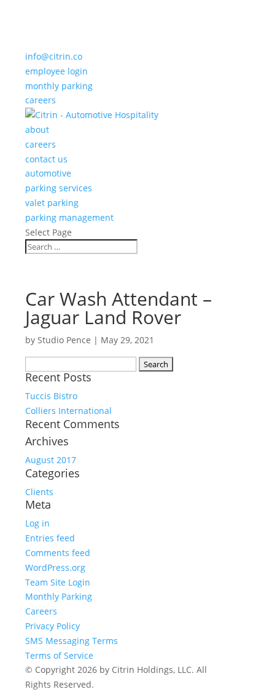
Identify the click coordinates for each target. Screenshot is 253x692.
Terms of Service (59, 655)
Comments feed (57, 553)
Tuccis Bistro (51, 396)
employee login (56, 71)
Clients (39, 492)
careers (40, 100)
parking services (58, 188)
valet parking (52, 203)
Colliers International (68, 410)
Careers (41, 611)
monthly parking (59, 86)
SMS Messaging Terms (71, 640)
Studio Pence (64, 340)
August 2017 (50, 460)
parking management (69, 217)
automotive (48, 173)
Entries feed (50, 538)
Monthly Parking (58, 596)
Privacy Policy (52, 626)
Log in (37, 523)
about (37, 129)
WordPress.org (55, 567)
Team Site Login (57, 582)
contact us (46, 159)
